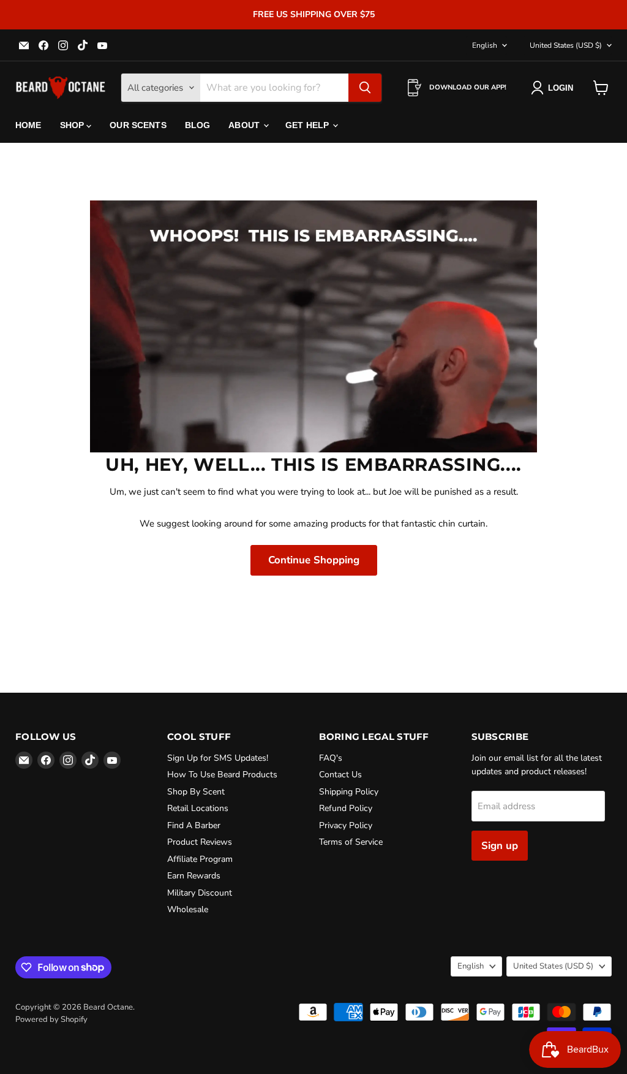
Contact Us (340, 774)
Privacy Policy (345, 825)
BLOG (198, 125)
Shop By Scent (196, 792)
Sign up (499, 846)
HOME (28, 125)
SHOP (73, 125)
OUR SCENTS (138, 125)
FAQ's (330, 758)
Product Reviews (199, 842)
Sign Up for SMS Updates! (217, 758)
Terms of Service (351, 842)
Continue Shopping (313, 560)
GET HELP (308, 125)
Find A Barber (193, 825)
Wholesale (187, 909)
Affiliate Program (200, 859)
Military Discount (199, 893)
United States (566, 45)
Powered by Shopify (51, 1019)
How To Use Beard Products (222, 774)
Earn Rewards (193, 876)
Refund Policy (345, 808)
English (484, 45)
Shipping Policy (348, 792)
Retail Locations (197, 808)
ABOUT (245, 125)
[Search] (364, 88)
